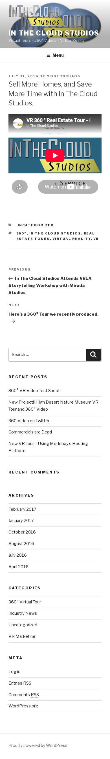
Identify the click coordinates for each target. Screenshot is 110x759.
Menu (58, 55)
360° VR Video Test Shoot (34, 390)
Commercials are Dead (30, 432)
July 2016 (17, 555)
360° (21, 233)
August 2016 (21, 543)
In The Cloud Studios (53, 33)
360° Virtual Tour (24, 602)
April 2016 (18, 566)
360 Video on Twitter (28, 420)
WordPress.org (23, 706)
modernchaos (63, 76)
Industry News (22, 613)
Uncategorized (35, 225)
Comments (23, 694)
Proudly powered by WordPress (37, 745)
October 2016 (22, 532)
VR (96, 239)
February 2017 (22, 509)
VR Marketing (22, 636)
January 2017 (21, 520)
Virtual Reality (71, 239)
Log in (14, 671)
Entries (19, 683)
